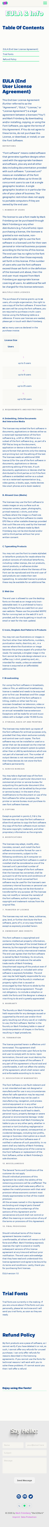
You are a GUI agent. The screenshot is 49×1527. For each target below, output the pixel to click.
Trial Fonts (8, 54)
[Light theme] (29, 1506)
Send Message (24, 1480)
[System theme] (24, 1506)
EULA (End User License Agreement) (20, 49)
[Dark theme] (19, 1506)
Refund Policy (9, 59)
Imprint (16, 1517)
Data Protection (28, 1517)
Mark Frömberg (23, 1513)
